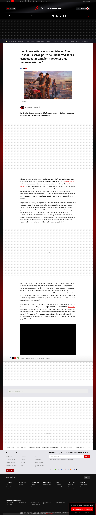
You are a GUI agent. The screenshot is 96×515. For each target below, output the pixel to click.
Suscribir (87, 456)
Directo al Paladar (47, 484)
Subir (86, 477)
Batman (78, 41)
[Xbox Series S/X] (60, 16)
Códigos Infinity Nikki (21, 447)
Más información (49, 513)
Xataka (8, 484)
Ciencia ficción (21, 41)
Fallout (32, 41)
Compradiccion (71, 488)
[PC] (52, 16)
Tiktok (77, 469)
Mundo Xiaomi (9, 493)
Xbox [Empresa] (39, 462)
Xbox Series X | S (25, 456)
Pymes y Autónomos (84, 486)
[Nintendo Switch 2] (64, 16)
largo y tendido (69, 181)
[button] (32, 107)
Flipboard (26, 68)
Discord (74, 469)
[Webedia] (10, 477)
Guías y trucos (17, 16)
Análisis (9, 16)
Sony (22, 465)
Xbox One (23, 459)
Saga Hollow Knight (11, 462)
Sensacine (33, 484)
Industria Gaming (10, 459)
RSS (71, 469)
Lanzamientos (38, 16)
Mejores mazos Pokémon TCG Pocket (50, 447)
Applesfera (8, 488)
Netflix (27, 41)
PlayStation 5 (9, 456)
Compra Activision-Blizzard (39, 466)
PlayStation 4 (48, 358)
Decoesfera (70, 486)
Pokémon (49, 41)
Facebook (21, 68)
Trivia (24, 16)
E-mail (28, 68)
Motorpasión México (60, 502)
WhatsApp (55, 469)
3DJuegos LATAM (22, 502)
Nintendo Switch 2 (40, 41)
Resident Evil (85, 41)
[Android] (68, 16)
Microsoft (23, 462)
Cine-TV (46, 16)
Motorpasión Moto (60, 486)
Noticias (28, 358)
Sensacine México (35, 502)
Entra (78, 8)
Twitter (24, 68)
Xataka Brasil (9, 504)
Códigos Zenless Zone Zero (34, 447)
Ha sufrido (71, 307)
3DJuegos (48, 8)
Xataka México (9, 502)
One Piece (67, 41)
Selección (30, 16)
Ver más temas (10, 470)
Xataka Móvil (9, 486)
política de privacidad (68, 459)
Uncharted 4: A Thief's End (37, 358)
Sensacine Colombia (35, 504)
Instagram (67, 469)
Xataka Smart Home (10, 491)
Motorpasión (58, 484)
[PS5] (56, 16)
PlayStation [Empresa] (11, 465)
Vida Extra (21, 486)
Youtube (64, 469)
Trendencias (70, 484)
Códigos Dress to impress (66, 447)
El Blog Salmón (83, 484)
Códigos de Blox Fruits (79, 447)
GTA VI (72, 41)
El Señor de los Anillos (58, 41)
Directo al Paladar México (47, 503)
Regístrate (83, 8)
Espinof (32, 486)
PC (36, 456)
